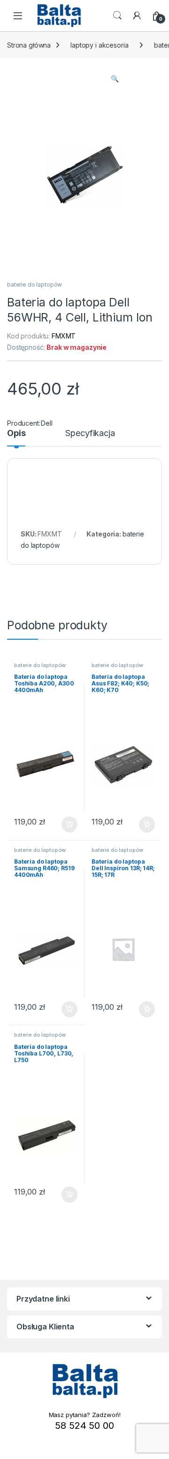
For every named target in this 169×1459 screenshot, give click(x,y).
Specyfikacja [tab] (90, 433)
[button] (115, 78)
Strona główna (29, 45)
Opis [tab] (16, 433)
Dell (46, 423)
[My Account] (137, 15)
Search (117, 15)
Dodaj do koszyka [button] (64, 824)
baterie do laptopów (34, 284)
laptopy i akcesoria (99, 45)
